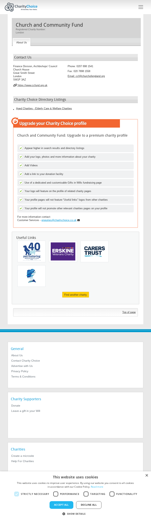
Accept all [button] (61, 504)
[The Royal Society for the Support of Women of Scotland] (31, 276)
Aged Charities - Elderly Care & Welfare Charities (44, 108)
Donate (15, 405)
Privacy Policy (19, 371)
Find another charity (75, 294)
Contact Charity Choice (25, 360)
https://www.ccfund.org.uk (32, 85)
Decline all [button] (89, 504)
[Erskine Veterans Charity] (63, 251)
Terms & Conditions (23, 376)
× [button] (146, 475)
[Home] (23, 7)
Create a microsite (22, 455)
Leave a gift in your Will (25, 410)
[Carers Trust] (94, 251)
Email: (86, 76)
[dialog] (75, 495)
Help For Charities (22, 461)
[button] (75, 513)
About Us (17, 355)
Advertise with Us (22, 365)
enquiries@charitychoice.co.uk (58, 220)
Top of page (129, 312)
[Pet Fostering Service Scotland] (31, 251)
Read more (97, 486)
